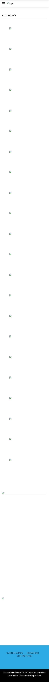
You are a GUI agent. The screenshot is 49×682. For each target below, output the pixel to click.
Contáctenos (24, 656)
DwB (39, 675)
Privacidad (33, 653)
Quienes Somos (14, 653)
